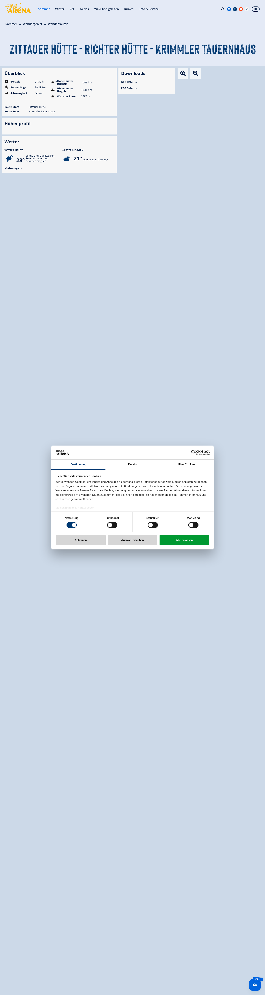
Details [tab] (132, 464)
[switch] (112, 525)
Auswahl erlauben (132, 540)
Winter (59, 9)
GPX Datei (127, 82)
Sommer (44, 9)
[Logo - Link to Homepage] (18, 8)
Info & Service (149, 9)
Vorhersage (12, 168)
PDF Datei (127, 88)
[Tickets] (229, 9)
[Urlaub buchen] (241, 9)
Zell (72, 9)
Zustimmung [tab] (78, 464)
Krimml (129, 9)
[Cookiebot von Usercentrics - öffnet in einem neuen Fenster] (194, 452)
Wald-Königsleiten (106, 9)
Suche (222, 9)
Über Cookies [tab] (186, 464)
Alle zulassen (184, 540)
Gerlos (84, 9)
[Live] (235, 9)
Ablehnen (81, 540)
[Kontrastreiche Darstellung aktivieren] (247, 9)
